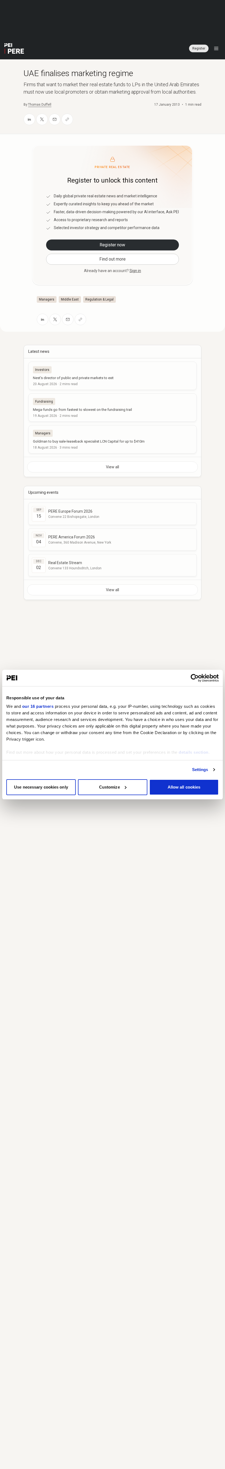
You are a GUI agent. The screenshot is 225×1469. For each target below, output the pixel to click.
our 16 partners (38, 706)
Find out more (112, 259)
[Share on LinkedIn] (29, 119)
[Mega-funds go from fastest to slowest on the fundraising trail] (112, 408)
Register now (112, 244)
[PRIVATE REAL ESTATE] (14, 48)
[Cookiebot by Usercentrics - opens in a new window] (195, 678)
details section (194, 752)
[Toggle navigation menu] (216, 48)
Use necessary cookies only (41, 787)
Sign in (135, 271)
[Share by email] (54, 119)
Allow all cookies (184, 787)
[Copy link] (67, 119)
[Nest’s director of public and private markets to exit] (112, 376)
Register (198, 48)
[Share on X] (42, 119)
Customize (109, 787)
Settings (200, 769)
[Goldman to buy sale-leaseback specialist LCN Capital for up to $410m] (112, 439)
